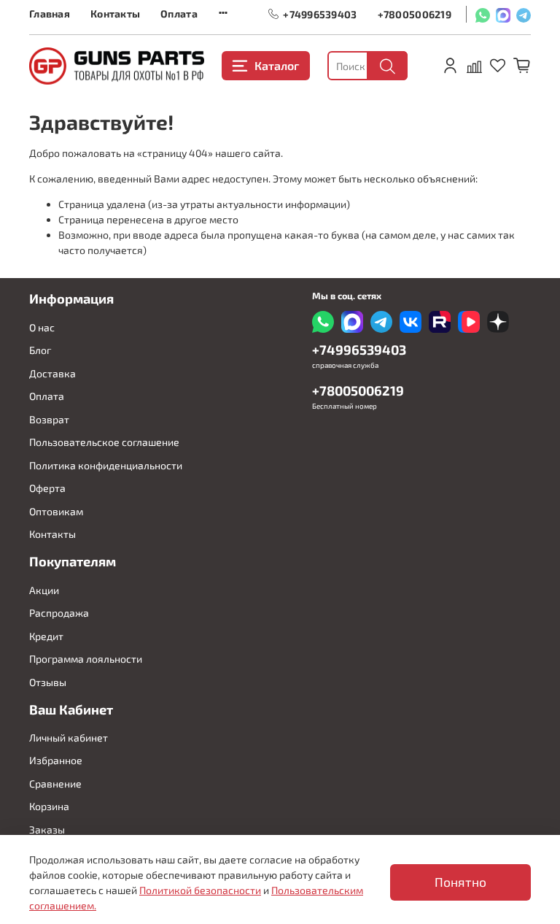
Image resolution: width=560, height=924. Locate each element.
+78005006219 (414, 13)
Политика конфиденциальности (105, 465)
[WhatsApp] (482, 14)
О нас (42, 327)
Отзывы (47, 682)
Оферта (47, 488)
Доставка (52, 373)
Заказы (47, 829)
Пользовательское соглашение (104, 442)
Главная (49, 13)
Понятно (460, 882)
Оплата (179, 13)
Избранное (55, 760)
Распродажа (59, 613)
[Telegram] (523, 14)
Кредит (46, 636)
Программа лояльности (85, 658)
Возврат (49, 419)
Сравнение (55, 783)
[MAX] (503, 14)
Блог (40, 350)
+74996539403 (320, 13)
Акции (44, 590)
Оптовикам (56, 511)
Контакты (115, 13)
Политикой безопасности (200, 890)
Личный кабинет (68, 737)
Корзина (49, 806)
